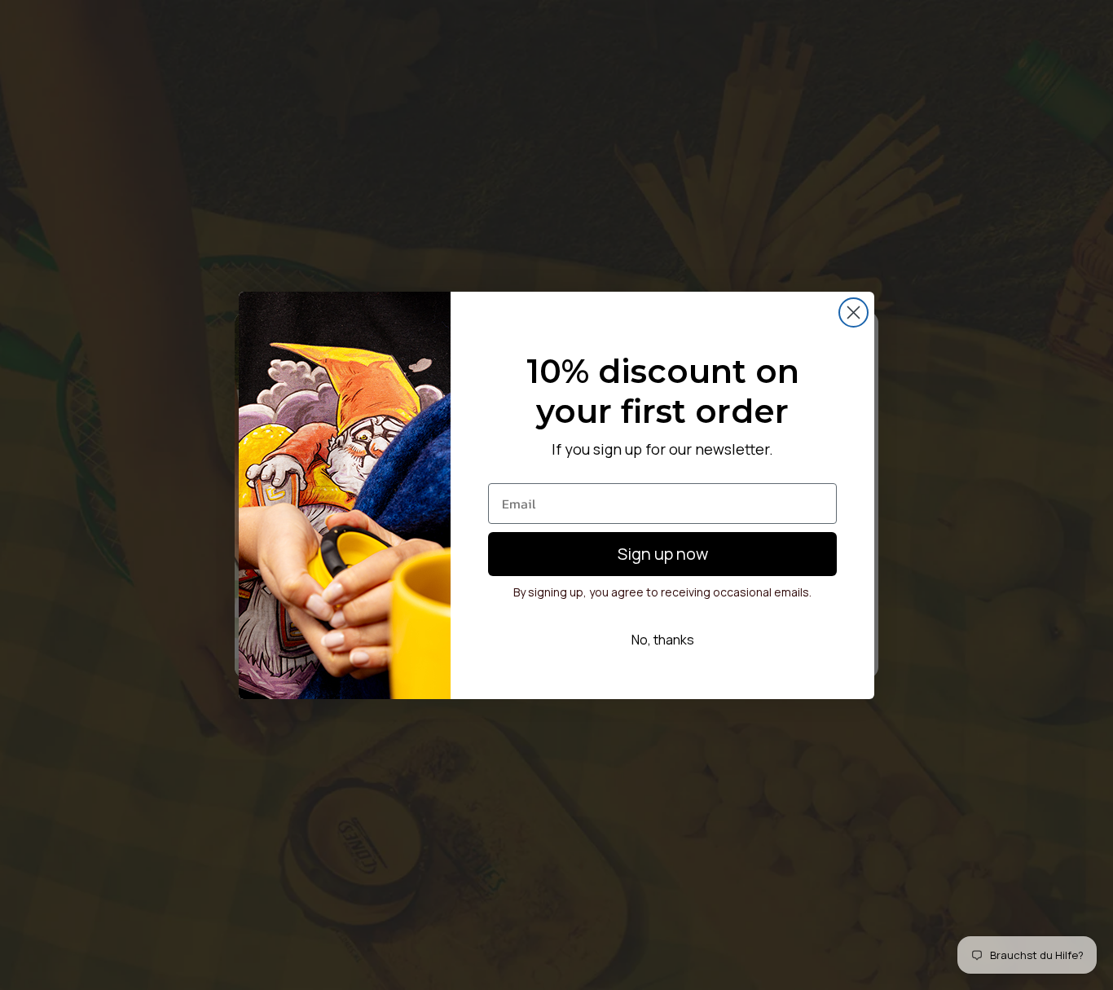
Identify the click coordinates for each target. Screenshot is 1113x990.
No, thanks (662, 640)
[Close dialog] (853, 312)
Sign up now (663, 554)
